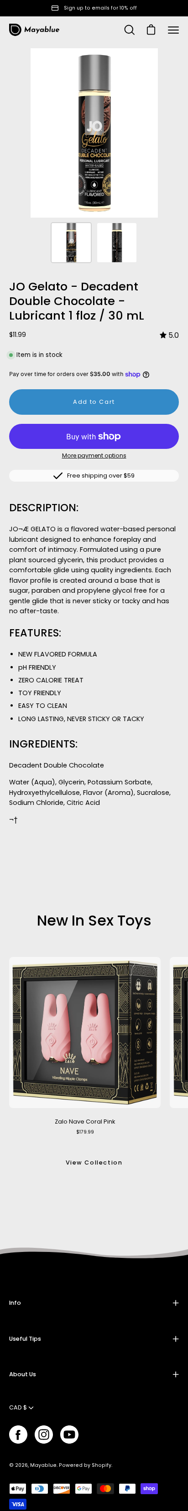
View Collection (94, 1162)
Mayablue (43, 1465)
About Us (22, 1374)
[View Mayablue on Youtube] (69, 1434)
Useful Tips (25, 1339)
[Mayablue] (34, 30)
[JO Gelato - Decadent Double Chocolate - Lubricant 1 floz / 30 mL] (71, 242)
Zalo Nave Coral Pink (85, 1121)
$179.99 (85, 1132)
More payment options (94, 455)
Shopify (101, 1465)
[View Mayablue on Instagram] (44, 1434)
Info (15, 1303)
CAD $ (18, 1407)
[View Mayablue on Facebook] (18, 1434)
